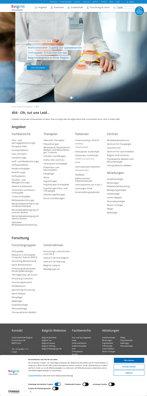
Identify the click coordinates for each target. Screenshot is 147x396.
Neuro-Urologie (115, 205)
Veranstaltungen (65, 2)
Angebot (42, 7)
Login (118, 2)
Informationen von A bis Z (88, 184)
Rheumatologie (19, 308)
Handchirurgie (19, 157)
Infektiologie (113, 193)
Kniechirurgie (18, 172)
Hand (74, 340)
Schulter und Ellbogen (54, 156)
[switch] (86, 384)
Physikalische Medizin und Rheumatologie (120, 160)
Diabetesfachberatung (118, 186)
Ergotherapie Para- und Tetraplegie (55, 189)
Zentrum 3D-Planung (54, 261)
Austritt (77, 162)
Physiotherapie (51, 144)
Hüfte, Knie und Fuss (54, 160)
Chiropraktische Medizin (119, 165)
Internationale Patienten (87, 167)
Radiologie (112, 212)
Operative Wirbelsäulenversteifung (24, 223)
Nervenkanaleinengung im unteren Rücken (25, 211)
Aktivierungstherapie (54, 194)
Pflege (110, 208)
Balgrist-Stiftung (48, 346)
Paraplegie (48, 173)
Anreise (95, 2)
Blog (111, 2)
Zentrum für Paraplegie (119, 144)
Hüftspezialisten (20, 165)
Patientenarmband (81, 147)
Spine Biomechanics (22, 265)
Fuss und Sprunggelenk (81, 337)
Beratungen (113, 182)
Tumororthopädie (21, 196)
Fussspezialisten (20, 150)
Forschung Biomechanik (24, 261)
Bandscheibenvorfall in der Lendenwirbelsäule (25, 204)
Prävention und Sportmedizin (51, 168)
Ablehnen (129, 373)
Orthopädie (17, 251)
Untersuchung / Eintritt (87, 140)
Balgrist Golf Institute (118, 155)
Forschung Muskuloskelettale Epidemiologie (24, 269)
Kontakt (104, 2)
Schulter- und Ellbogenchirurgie (21, 181)
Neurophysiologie (116, 201)
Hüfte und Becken (79, 343)
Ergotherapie (50, 181)
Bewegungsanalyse (116, 190)
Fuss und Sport (19, 154)
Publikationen (19, 286)
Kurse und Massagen (54, 198)
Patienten (59, 7)
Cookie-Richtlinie (35, 376)
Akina (46, 177)
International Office (82, 170)
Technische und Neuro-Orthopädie (24, 191)
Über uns (86, 2)
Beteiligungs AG (51, 269)
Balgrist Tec (46, 340)
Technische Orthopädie (55, 163)
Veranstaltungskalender (87, 192)
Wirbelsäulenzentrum (118, 140)
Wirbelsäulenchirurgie (23, 200)
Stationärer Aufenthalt (86, 155)
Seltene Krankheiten (22, 186)
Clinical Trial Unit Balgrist (56, 257)
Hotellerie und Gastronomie (84, 159)
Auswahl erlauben (129, 366)
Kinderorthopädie (21, 168)
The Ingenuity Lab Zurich (24, 275)
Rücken (75, 354)
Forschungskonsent (22, 282)
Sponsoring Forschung (23, 290)
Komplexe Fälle (19, 146)
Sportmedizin (18, 293)
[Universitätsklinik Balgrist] (21, 8)
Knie (73, 349)
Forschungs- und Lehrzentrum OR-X (56, 252)
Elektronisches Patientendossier (83, 179)
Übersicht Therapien (54, 140)
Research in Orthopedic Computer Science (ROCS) (24, 256)
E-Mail (14, 352)
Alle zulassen (129, 360)
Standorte (53, 2)
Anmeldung (79, 144)
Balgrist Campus (51, 265)
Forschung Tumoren (22, 278)
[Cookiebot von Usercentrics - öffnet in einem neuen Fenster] (14, 391)
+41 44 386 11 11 (21, 349)
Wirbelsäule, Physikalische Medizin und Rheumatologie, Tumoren (56, 150)
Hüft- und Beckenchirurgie (25, 161)
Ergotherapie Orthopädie (56, 184)
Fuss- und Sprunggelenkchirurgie (23, 141)
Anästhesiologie (115, 179)
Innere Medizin (114, 197)
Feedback (80, 174)
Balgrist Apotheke (49, 337)
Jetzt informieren (23, 68)
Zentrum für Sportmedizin (120, 151)
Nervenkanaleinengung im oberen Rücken (25, 217)
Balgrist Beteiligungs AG (51, 349)
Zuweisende (77, 7)
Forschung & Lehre (100, 7)
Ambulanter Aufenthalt (87, 151)
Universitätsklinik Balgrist (22, 107)
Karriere (77, 2)
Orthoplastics (18, 176)
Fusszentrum (113, 147)
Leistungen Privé (83, 188)
